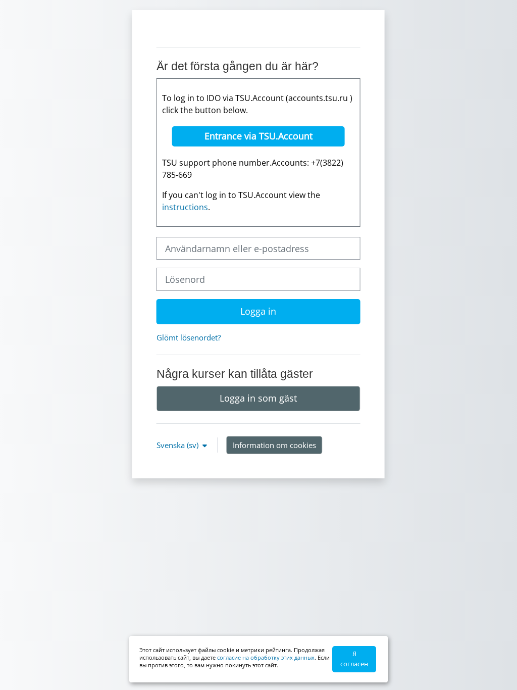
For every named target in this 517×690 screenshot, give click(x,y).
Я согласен (354, 658)
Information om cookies (274, 445)
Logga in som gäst (258, 398)
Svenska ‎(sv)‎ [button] (178, 445)
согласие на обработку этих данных (266, 657)
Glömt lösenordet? (189, 337)
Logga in (258, 311)
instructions (185, 207)
